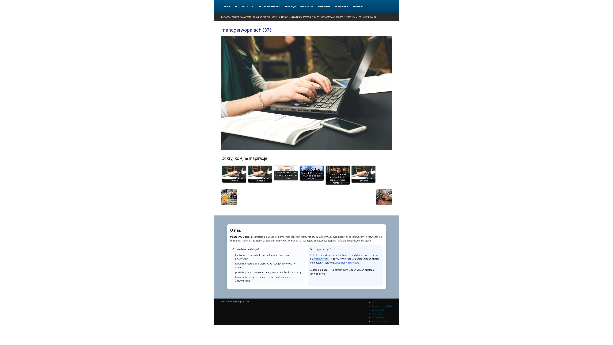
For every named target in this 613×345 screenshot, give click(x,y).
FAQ (373, 302)
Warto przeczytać (379, 321)
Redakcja (290, 6)
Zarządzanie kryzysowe (346, 262)
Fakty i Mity (377, 313)
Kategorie (324, 6)
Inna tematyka (378, 310)
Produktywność (321, 258)
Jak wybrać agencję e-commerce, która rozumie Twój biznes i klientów (254, 17)
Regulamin (341, 6)
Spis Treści (241, 6)
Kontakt (358, 6)
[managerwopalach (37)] (306, 149)
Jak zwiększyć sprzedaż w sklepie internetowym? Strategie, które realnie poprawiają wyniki (333, 17)
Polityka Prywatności (266, 6)
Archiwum (306, 6)
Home (226, 6)
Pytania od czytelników (382, 306)
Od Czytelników (378, 317)
